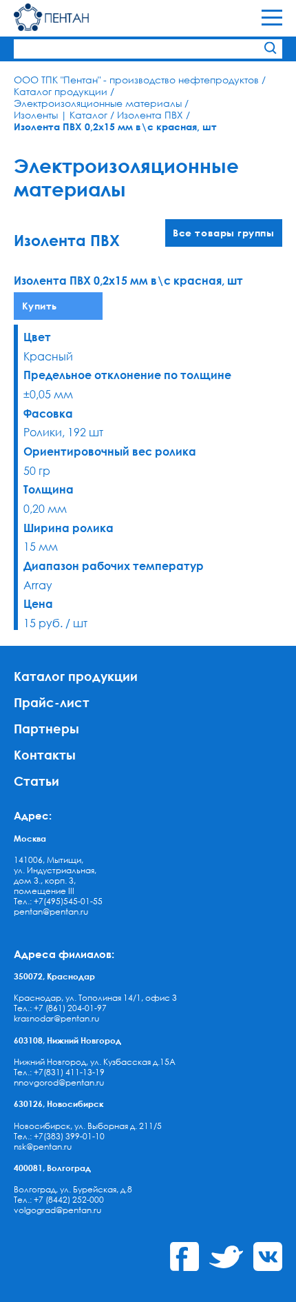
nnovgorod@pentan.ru (59, 1082)
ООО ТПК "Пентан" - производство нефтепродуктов (136, 79)
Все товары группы (223, 232)
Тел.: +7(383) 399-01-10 (59, 1136)
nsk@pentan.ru (43, 1146)
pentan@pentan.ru (51, 911)
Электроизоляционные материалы (98, 103)
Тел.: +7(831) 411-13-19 (59, 1072)
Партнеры (46, 728)
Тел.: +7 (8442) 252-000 (59, 1199)
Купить (39, 306)
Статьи (36, 781)
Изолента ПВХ (150, 115)
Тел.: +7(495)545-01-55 (58, 901)
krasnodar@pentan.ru (56, 1018)
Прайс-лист (51, 702)
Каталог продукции (60, 91)
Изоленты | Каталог (60, 115)
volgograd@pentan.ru (57, 1210)
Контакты (45, 754)
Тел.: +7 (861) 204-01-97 (60, 1008)
